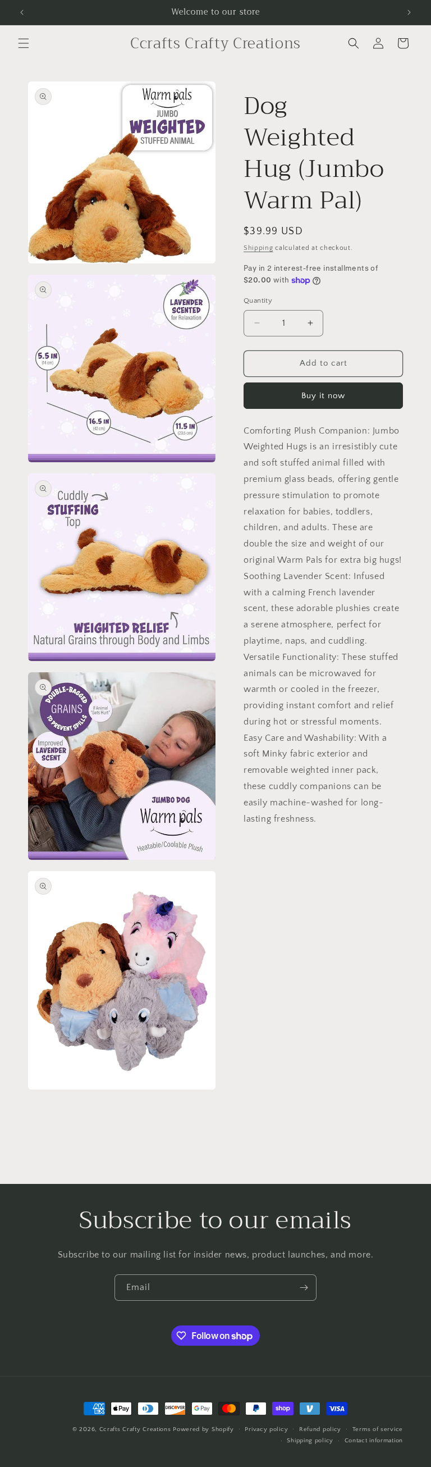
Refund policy (320, 1429)
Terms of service (377, 1429)
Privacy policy (266, 1429)
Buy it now (323, 395)
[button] (23, 43)
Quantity (258, 300)
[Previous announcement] (22, 12)
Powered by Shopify (203, 1429)
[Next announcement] (409, 12)
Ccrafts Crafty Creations (135, 1429)
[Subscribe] (303, 1287)
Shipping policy (310, 1440)
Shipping (258, 248)
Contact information (374, 1440)
